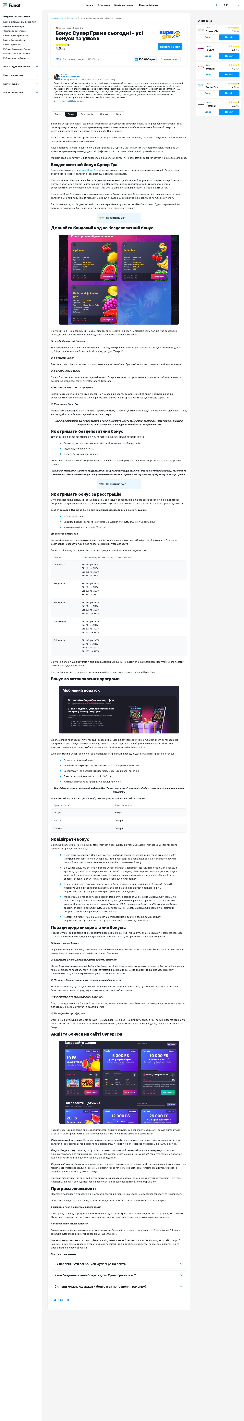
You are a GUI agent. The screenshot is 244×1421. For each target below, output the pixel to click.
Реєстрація (87, 114)
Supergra (70, 18)
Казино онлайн (57, 18)
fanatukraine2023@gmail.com (71, 101)
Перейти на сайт (170, 46)
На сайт (229, 37)
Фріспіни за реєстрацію (15, 31)
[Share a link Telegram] (67, 1300)
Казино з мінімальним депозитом (19, 22)
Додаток (105, 114)
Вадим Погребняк (70, 76)
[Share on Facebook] (61, 1300)
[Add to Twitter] (55, 1300)
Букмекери (104, 5)
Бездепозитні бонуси (13, 26)
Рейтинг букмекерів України (17, 49)
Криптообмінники (148, 5)
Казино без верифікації (14, 40)
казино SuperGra (88, 170)
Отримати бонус (169, 59)
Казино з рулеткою (12, 44)
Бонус (71, 114)
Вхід (118, 114)
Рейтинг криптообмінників (16, 58)
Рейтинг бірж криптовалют (16, 53)
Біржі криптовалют (124, 5)
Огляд (58, 114)
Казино (89, 5)
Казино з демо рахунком (15, 35)
